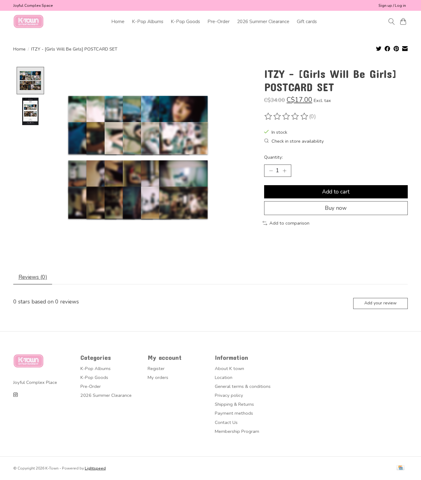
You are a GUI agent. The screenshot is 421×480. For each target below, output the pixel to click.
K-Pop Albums (147, 21)
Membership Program (237, 431)
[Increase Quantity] (284, 170)
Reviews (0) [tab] (32, 277)
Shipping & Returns (234, 404)
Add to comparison (289, 223)
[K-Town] (28, 21)
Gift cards (307, 21)
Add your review (380, 303)
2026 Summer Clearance (263, 21)
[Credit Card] (400, 468)
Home (118, 21)
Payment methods (234, 413)
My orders (158, 377)
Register (156, 368)
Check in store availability (298, 141)
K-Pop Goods (185, 21)
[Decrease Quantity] (271, 170)
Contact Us (226, 422)
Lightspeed (95, 468)
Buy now (336, 208)
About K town (229, 368)
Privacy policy (229, 395)
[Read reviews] (286, 116)
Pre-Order (218, 21)
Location (223, 377)
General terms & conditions (243, 386)
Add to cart (335, 191)
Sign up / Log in (392, 5)
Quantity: (273, 157)
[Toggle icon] (391, 21)
